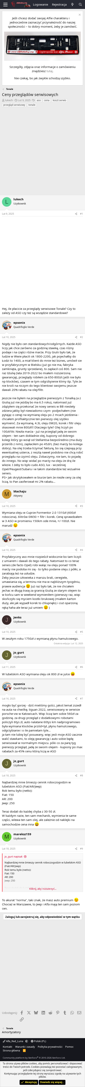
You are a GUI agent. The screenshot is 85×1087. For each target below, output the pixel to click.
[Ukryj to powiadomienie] (79, 15)
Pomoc (69, 1046)
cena (46, 100)
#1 (81, 213)
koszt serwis (59, 100)
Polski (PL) (39, 1041)
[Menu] (5, 5)
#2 (81, 337)
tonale (31, 105)
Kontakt (7, 1046)
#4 (81, 550)
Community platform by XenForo (34, 1057)
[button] (27, 1041)
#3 (81, 506)
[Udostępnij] (76, 214)
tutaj (49, 71)
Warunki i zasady (25, 1046)
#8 (81, 775)
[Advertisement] (42, 152)
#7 (81, 698)
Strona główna (11, 1050)
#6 (81, 667)
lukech (9, 100)
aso (39, 100)
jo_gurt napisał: (14, 856)
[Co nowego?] (72, 4)
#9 (81, 848)
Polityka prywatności (50, 1046)
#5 (81, 632)
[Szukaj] (80, 4)
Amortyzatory (11, 1032)
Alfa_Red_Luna (14, 1041)
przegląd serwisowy (14, 105)
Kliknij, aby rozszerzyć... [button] (42, 888)
